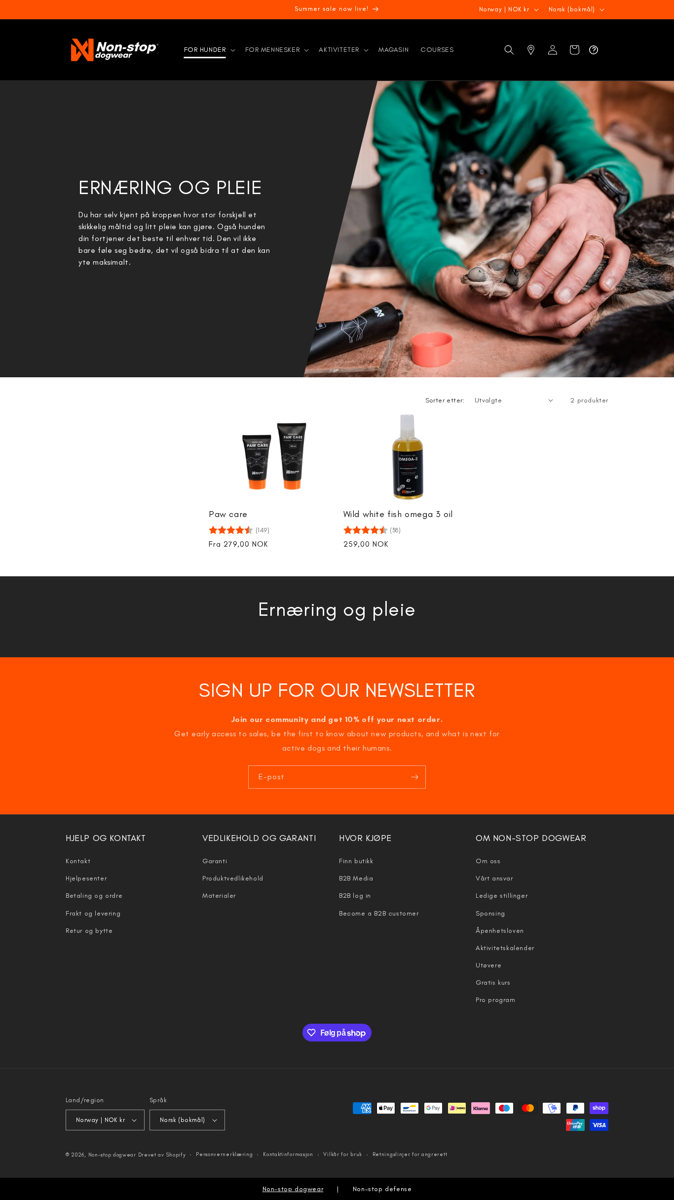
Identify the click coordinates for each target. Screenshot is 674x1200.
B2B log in (355, 895)
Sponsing (490, 913)
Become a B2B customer (379, 913)
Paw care (228, 514)
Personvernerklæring (224, 1154)
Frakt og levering (93, 913)
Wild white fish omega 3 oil (398, 514)
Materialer (219, 895)
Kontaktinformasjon (288, 1154)
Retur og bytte (89, 930)
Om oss (488, 861)
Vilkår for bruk (342, 1154)
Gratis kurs (493, 982)
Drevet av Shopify (162, 1155)
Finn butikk (356, 861)
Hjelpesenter (86, 878)
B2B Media (356, 878)
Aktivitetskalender (505, 948)
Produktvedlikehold (232, 878)
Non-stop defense (382, 1189)
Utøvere (488, 965)
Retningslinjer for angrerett (410, 1154)
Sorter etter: (445, 400)
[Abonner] (414, 777)
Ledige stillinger (501, 895)
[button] (208, 50)
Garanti (214, 861)
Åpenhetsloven (500, 930)
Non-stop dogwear (112, 1155)
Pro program (496, 1000)
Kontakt (78, 861)
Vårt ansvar (494, 878)
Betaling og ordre (94, 895)
